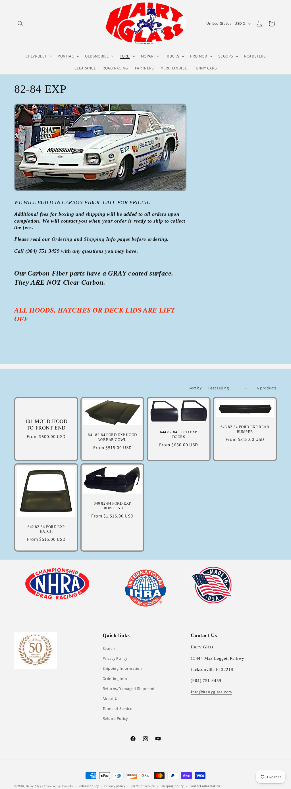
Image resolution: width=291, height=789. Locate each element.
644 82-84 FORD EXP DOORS (178, 434)
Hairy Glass (35, 786)
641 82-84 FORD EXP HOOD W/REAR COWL (112, 437)
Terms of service (143, 786)
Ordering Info (115, 678)
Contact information (205, 786)
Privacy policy (114, 786)
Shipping (94, 239)
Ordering (62, 239)
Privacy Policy (115, 658)
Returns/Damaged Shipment (129, 688)
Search (109, 648)
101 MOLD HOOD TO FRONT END (46, 424)
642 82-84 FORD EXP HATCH (46, 529)
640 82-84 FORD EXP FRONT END (112, 505)
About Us (111, 698)
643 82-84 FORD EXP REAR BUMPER (245, 429)
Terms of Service (117, 708)
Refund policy (88, 786)
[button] (20, 23)
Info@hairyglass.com (211, 692)
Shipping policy (172, 786)
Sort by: (195, 388)
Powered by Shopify (58, 786)
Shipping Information (122, 668)
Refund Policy (115, 718)
